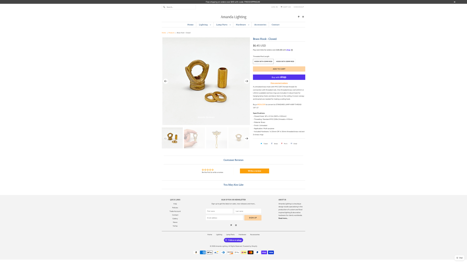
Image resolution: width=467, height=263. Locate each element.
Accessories (255, 235)
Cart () (286, 7)
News (175, 222)
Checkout (299, 7)
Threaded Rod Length (261, 56)
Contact (175, 215)
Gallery (175, 219)
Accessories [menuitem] (260, 25)
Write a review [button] (254, 171)
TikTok (175, 226)
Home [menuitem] (190, 25)
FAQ (175, 204)
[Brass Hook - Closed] (206, 81)
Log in (274, 7)
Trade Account (175, 211)
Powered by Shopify (250, 246)
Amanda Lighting (284, 204)
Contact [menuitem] (276, 25)
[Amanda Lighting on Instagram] (303, 16)
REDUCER (261, 104)
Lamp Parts (222, 25)
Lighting (204, 25)
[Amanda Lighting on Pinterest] (298, 16)
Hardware (241, 25)
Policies (175, 208)
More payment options (279, 83)
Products (171, 33)
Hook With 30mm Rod (285, 61)
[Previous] (165, 81)
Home (209, 235)
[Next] (246, 81)
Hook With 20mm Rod (263, 61)
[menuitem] (205, 24)
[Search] (164, 7)
